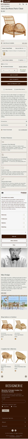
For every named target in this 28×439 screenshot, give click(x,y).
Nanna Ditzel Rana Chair (20, 366)
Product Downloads (7, 129)
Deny (14, 245)
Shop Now (3, 292)
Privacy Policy (19, 435)
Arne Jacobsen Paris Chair (6, 335)
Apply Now (24, 43)
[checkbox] (14, 407)
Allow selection (14, 240)
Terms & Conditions (10, 435)
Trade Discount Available (8, 43)
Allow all (14, 236)
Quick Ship (14, 50)
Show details (21, 232)
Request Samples (23, 66)
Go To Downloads (23, 129)
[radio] (5, 407)
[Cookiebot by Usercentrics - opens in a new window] (21, 193)
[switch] (25, 219)
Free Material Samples (8, 66)
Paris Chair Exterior (19, 335)
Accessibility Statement (15, 436)
